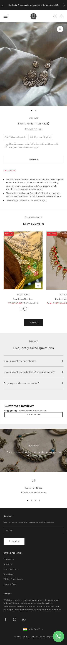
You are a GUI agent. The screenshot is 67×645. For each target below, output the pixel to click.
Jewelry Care (10, 584)
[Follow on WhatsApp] (24, 619)
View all (33, 322)
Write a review (33, 414)
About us (8, 564)
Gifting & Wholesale (13, 579)
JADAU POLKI (23, 294)
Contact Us (9, 559)
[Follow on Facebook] (5, 619)
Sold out (33, 159)
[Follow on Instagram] (14, 619)
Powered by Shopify (44, 637)
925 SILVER (33, 118)
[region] (33, 486)
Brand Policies (10, 569)
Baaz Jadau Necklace (23, 299)
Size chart (8, 574)
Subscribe (14, 541)
